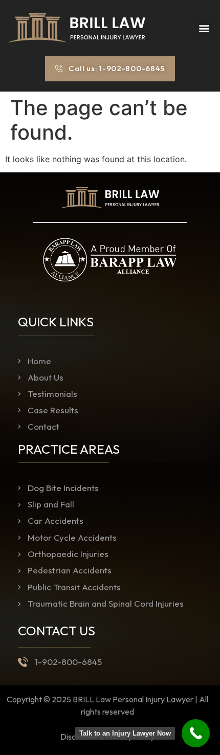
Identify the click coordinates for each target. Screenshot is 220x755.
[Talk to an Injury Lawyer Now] (196, 733)
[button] (203, 27)
